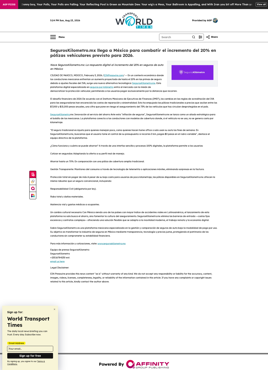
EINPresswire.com (113, 75)
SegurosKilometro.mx (143, 83)
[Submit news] (33, 174)
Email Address (16, 343)
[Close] (54, 309)
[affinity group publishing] (33, 188)
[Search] (193, 37)
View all (261, 4)
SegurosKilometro (60, 114)
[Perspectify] (33, 181)
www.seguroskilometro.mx (112, 243)
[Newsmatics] (33, 195)
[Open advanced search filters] (200, 37)
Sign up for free (30, 355)
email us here (57, 261)
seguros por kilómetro (101, 87)
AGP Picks (9, 4)
